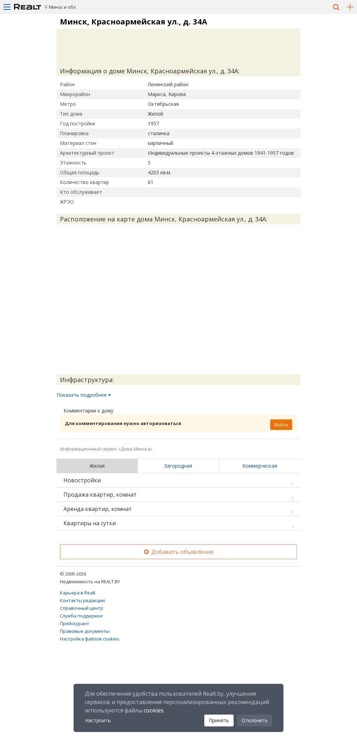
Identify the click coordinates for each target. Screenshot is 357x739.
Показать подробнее (82, 395)
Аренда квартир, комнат (97, 509)
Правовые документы (84, 631)
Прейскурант (74, 623)
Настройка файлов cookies (89, 639)
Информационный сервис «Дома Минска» (106, 449)
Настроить (98, 720)
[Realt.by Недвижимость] (27, 6)
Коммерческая (259, 465)
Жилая (97, 465)
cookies (154, 710)
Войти (281, 425)
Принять (219, 720)
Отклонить (255, 720)
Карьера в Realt (77, 593)
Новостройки (82, 480)
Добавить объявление (181, 552)
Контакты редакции (82, 600)
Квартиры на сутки (89, 523)
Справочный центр (81, 608)
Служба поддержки (81, 616)
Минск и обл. (63, 7)
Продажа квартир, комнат (100, 494)
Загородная (178, 465)
